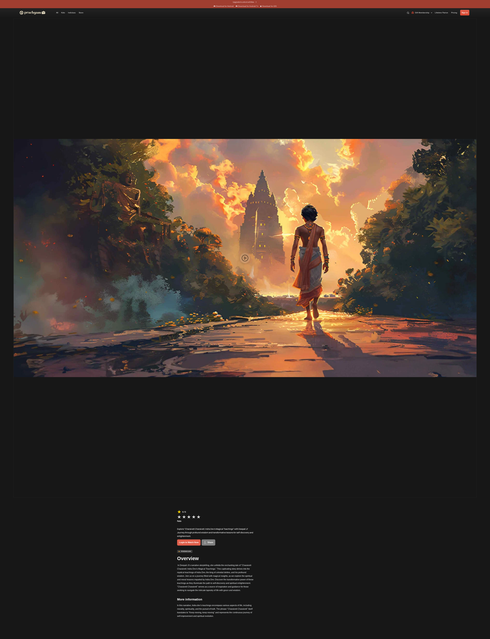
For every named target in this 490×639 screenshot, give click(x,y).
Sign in (465, 13)
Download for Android (225, 6)
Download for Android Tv (248, 6)
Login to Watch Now (189, 542)
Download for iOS (269, 6)
